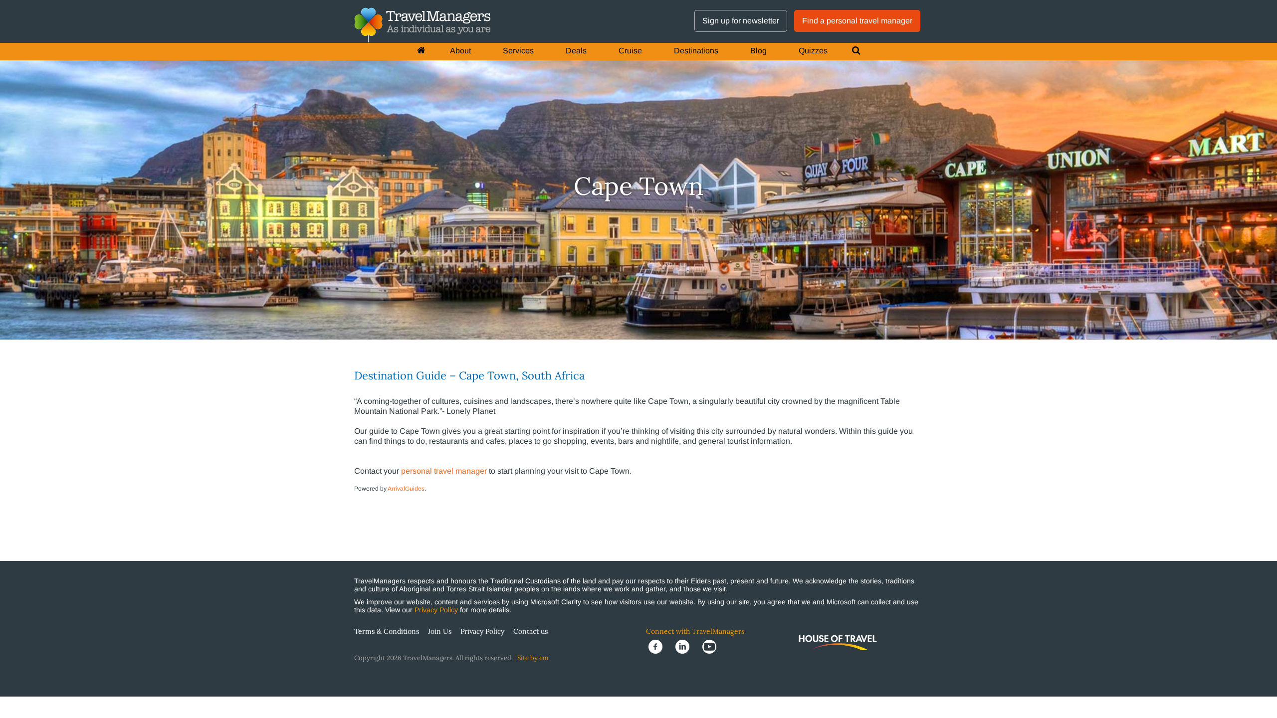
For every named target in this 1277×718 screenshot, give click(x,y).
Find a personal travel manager (857, 20)
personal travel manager (444, 471)
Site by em (533, 658)
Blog (758, 50)
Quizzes (813, 50)
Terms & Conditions (386, 631)
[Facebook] (659, 646)
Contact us (530, 631)
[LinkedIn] (686, 646)
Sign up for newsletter (740, 20)
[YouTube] (712, 646)
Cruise (630, 50)
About (460, 50)
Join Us (439, 631)
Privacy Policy (436, 610)
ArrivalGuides (406, 488)
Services (518, 50)
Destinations (696, 50)
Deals (576, 50)
